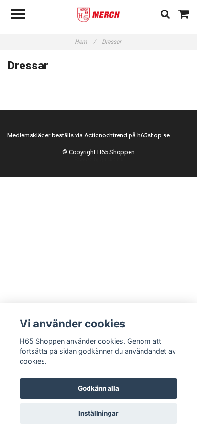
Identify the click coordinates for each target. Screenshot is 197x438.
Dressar (112, 41)
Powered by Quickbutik (98, 159)
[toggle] (22, 15)
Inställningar (98, 413)
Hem (85, 41)
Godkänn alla (98, 388)
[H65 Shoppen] (98, 14)
